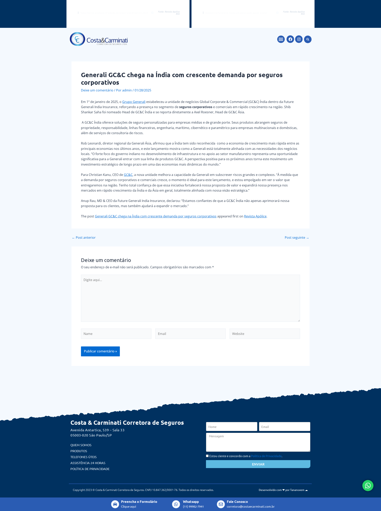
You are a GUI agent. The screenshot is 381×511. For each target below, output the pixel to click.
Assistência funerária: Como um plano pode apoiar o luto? (236, 12)
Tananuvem (297, 490)
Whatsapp (191, 501)
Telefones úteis (83, 457)
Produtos (78, 451)
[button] (281, 39)
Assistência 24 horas (87, 463)
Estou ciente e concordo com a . (245, 456)
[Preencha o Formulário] (115, 504)
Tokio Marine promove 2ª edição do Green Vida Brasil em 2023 (114, 12)
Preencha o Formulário (139, 501)
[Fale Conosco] (221, 504)
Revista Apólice (255, 216)
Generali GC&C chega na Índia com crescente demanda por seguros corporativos (155, 216)
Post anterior (84, 237)
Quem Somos (80, 445)
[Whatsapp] (176, 504)
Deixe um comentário (97, 90)
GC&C (128, 175)
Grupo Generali (133, 102)
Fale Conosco (237, 501)
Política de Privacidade (90, 469)
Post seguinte (297, 237)
